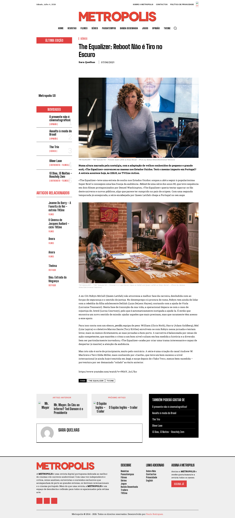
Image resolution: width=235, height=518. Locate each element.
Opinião (53, 124)
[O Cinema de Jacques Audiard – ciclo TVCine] (41, 223)
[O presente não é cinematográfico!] (41, 120)
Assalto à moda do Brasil (60, 132)
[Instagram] (47, 501)
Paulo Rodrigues (154, 514)
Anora (52, 239)
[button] (175, 28)
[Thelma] (41, 267)
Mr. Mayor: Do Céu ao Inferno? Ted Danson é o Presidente (68, 409)
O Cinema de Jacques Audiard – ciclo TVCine (59, 223)
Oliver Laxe (55, 161)
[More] (106, 68)
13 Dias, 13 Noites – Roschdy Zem (60, 174)
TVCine (110, 381)
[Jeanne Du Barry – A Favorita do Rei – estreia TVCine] (41, 206)
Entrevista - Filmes (59, 165)
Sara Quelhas (87, 62)
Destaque (52, 270)
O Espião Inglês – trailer (123, 407)
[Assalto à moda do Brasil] (41, 134)
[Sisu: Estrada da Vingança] (41, 281)
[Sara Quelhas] (49, 433)
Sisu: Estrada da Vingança (58, 279)
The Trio (54, 147)
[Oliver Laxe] (41, 162)
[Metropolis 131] (54, 69)
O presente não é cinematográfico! (59, 118)
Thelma (53, 266)
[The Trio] (41, 149)
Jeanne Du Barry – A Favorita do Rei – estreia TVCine (60, 206)
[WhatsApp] (100, 68)
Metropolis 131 (47, 96)
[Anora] (41, 240)
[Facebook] (81, 68)
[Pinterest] (94, 68)
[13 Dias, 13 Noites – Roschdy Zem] (41, 176)
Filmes (51, 214)
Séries (53, 151)
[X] (87, 68)
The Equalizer (96, 381)
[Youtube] (54, 501)
